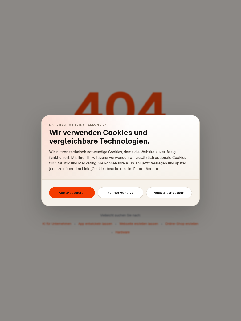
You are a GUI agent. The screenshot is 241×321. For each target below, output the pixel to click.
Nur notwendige (120, 193)
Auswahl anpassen (169, 193)
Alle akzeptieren (72, 193)
